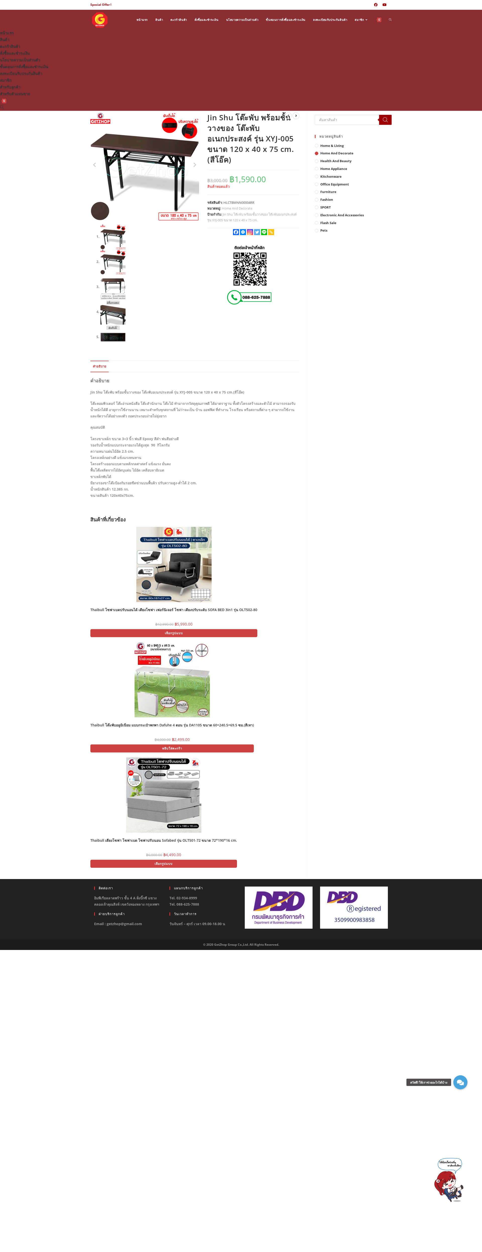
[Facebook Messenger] (243, 232)
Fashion (326, 199)
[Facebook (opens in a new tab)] (376, 4)
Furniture (328, 191)
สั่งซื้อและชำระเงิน (15, 53)
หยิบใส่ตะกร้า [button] (172, 748)
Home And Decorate (237, 208)
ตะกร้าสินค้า (10, 46)
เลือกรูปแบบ (174, 633)
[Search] (385, 120)
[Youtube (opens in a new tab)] (384, 4)
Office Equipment (334, 184)
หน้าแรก (7, 32)
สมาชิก (6, 80)
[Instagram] (250, 232)
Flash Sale (328, 223)
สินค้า (4, 39)
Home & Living (332, 145)
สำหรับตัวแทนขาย (15, 93)
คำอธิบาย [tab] (99, 366)
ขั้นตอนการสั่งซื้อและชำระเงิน (24, 66)
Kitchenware (331, 176)
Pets (323, 230)
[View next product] (295, 115)
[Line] (264, 232)
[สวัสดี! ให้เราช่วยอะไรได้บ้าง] (460, 1082)
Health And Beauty (335, 161)
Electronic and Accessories (342, 215)
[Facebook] (236, 232)
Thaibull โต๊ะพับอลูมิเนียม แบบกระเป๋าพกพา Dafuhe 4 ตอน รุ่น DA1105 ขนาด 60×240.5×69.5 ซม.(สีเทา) (172, 725)
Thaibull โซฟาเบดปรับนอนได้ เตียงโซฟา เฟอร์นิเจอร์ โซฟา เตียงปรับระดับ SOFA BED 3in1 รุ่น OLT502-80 (173, 609)
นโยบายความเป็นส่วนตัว (20, 59)
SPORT (325, 207)
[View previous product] (288, 115)
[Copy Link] (271, 232)
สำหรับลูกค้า (10, 86)
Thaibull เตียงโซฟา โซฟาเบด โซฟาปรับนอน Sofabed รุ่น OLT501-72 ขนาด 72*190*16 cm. (163, 840)
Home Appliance (333, 168)
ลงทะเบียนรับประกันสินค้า (21, 73)
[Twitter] (257, 232)
